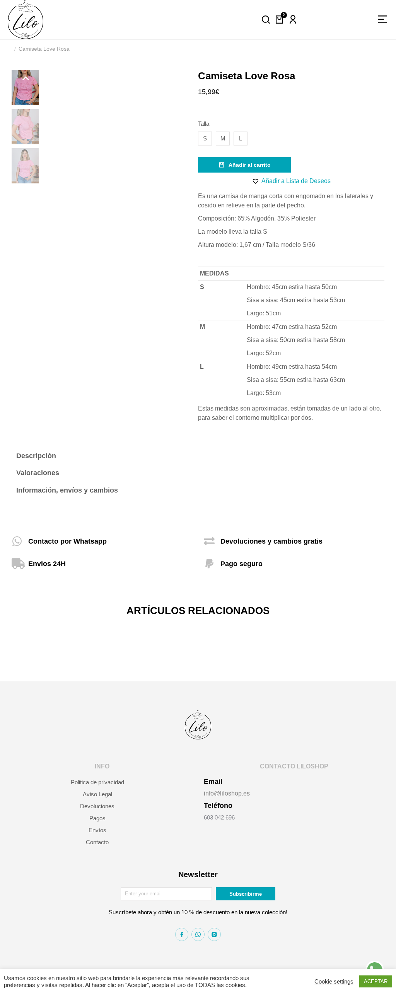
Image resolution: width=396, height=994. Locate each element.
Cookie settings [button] (333, 982)
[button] (291, 181)
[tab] (70, 456)
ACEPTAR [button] (375, 981)
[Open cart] (279, 19)
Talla (203, 123)
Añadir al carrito (250, 165)
